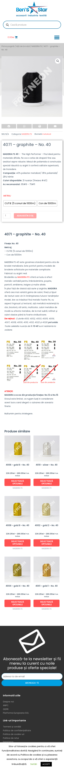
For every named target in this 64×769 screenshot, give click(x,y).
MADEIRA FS (37, 46)
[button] (57, 37)
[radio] (20, 203)
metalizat (46, 134)
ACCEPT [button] (46, 764)
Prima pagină (7, 46)
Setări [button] (33, 764)
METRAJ (7, 195)
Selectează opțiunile (17, 482)
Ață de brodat (23, 46)
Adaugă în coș (25, 215)
